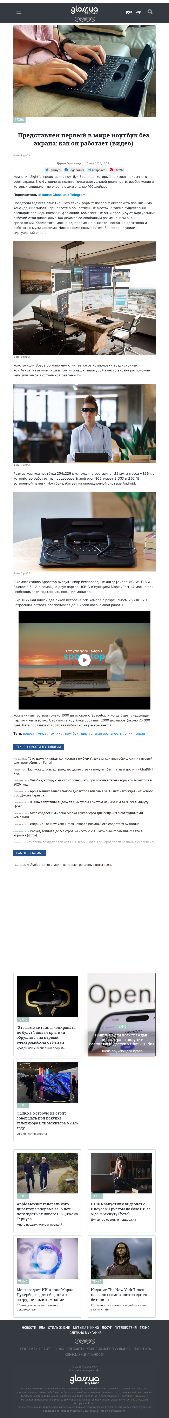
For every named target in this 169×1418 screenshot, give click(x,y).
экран (140, 733)
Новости (29, 1327)
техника (55, 733)
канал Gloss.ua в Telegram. (64, 195)
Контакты (75, 1349)
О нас (59, 1349)
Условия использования (109, 1349)
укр (138, 12)
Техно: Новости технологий (38, 747)
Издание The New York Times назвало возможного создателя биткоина (76, 824)
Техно (19, 120)
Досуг (107, 1327)
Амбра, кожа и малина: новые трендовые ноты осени (63, 865)
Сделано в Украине (85, 1333)
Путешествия (126, 1327)
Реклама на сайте (36, 1349)
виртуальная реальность (101, 733)
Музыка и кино (86, 1327)
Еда (42, 1327)
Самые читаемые (29, 853)
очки (129, 733)
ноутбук (71, 733)
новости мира (34, 733)
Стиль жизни (59, 1327)
